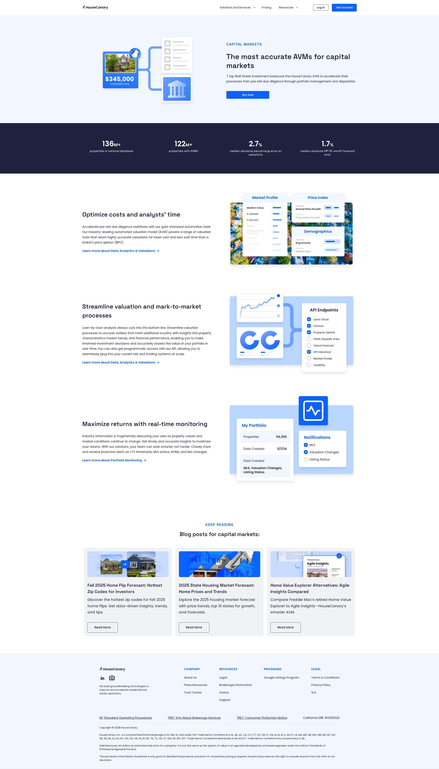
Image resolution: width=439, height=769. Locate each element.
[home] (95, 7)
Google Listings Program (281, 677)
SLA (313, 692)
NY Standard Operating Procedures (125, 718)
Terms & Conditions (325, 677)
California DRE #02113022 (321, 718)
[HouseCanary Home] (112, 669)
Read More (102, 627)
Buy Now (247, 95)
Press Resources (195, 685)
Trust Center (193, 692)
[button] (237, 7)
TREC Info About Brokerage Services (194, 718)
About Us (190, 677)
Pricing (266, 7)
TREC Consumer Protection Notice (262, 718)
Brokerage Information (235, 685)
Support (225, 700)
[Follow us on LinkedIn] (102, 678)
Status (224, 692)
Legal (223, 677)
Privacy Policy (320, 685)
